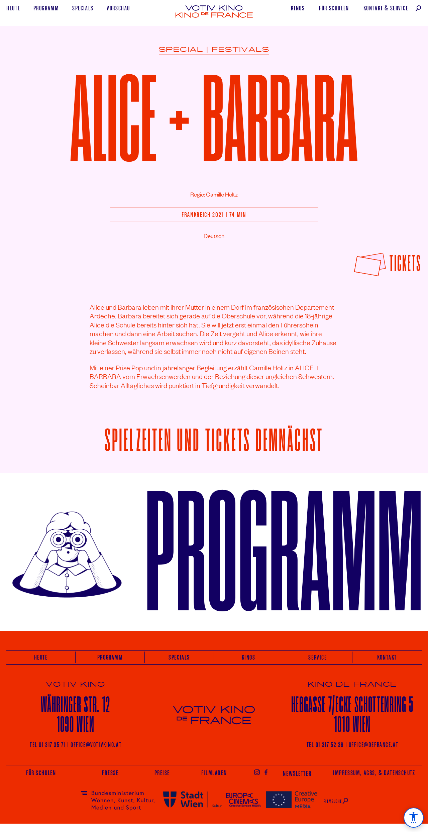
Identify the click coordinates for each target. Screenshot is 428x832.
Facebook (266, 772)
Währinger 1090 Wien (75, 714)
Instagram (256, 772)
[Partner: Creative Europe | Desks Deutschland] (291, 799)
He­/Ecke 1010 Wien (352, 714)
